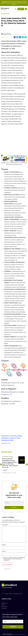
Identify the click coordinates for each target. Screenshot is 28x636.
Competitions (5, 14)
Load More (14, 577)
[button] (15, 9)
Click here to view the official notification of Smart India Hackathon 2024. (11, 438)
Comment (5, 525)
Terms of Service (22, 634)
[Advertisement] (14, 140)
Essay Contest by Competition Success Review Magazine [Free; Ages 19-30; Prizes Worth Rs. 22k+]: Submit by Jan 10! (10, 463)
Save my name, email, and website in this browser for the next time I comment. (14, 559)
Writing (11, 456)
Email (4, 551)
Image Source (5, 443)
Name (4, 545)
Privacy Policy (15, 634)
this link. (9, 394)
